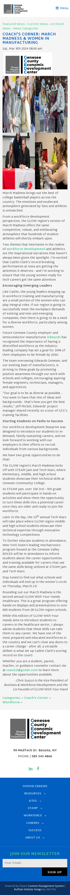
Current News (37, 24)
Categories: (12, 698)
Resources (32, 793)
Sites (33, 801)
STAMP (33, 808)
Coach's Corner (36, 698)
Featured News (14, 24)
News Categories (25, 29)
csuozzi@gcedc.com (22, 670)
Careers (32, 823)
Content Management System (46, 886)
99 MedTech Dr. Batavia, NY (35, 750)
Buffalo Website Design (28, 889)
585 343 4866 (42, 756)
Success (34, 830)
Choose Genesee (35, 786)
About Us (32, 837)
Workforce (11, 702)
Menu (63, 8)
